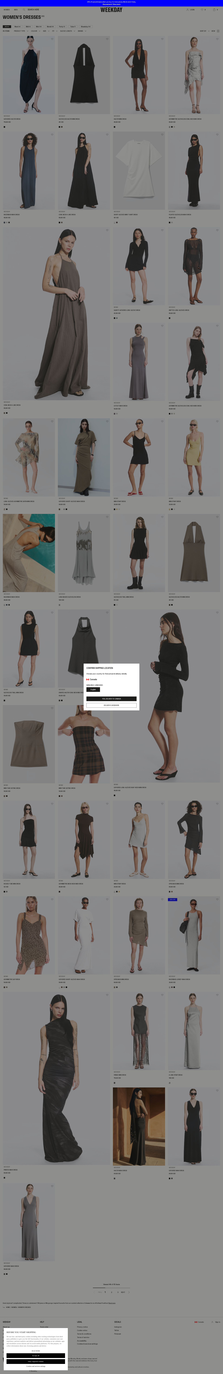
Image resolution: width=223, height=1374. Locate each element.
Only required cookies (36, 1361)
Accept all (35, 1356)
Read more (36, 1351)
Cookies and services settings (35, 1366)
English (93, 689)
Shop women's (107, 4)
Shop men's (116, 4)
